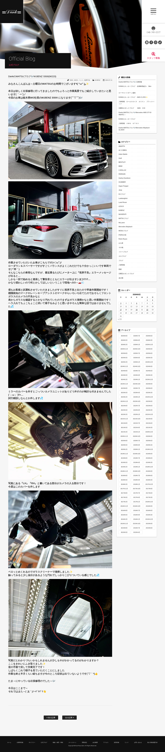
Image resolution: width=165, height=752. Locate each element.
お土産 (121, 243)
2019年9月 (149, 453)
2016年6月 (149, 510)
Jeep (120, 190)
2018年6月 (149, 475)
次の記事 (69, 718)
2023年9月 (149, 384)
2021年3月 (149, 427)
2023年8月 (124, 388)
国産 (120, 269)
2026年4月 (136, 340)
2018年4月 (136, 480)
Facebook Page (151, 42)
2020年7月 (136, 440)
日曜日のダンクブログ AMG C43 (132, 108)
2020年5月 (124, 445)
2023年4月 (136, 392)
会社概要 (95, 742)
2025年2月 (124, 362)
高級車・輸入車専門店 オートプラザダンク (11, 11)
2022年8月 (124, 405)
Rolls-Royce (123, 239)
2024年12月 (149, 362)
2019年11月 (124, 453)
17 (121, 310)
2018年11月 (124, 471)
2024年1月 (136, 379)
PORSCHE (122, 235)
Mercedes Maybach (125, 227)
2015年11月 (124, 523)
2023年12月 (149, 379)
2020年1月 (136, 449)
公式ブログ (44, 742)
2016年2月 (124, 519)
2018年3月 (149, 480)
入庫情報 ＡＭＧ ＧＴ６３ (129, 123)
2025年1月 (136, 362)
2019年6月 (149, 458)
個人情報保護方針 (152, 742)
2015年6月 (149, 528)
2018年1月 (136, 484)
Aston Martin (123, 154)
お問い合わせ (147, 42)
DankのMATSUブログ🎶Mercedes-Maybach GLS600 (134, 129)
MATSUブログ (124, 218)
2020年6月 (149, 440)
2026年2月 (124, 344)
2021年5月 (124, 427)
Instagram (155, 42)
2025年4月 (136, 357)
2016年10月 (136, 506)
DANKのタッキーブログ (127, 119)
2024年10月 (136, 366)
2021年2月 (124, 432)
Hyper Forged (123, 186)
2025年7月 (136, 353)
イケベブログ (123, 252)
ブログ (121, 260)
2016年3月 (149, 515)
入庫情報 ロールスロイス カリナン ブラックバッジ (136, 103)
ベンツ (81, 80)
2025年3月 (149, 357)
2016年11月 (124, 506)
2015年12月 (149, 519)
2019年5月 (124, 462)
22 (147, 310)
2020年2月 (124, 449)
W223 (76, 80)
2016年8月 (124, 510)
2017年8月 (124, 493)
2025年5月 (124, 357)
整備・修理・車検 (58, 742)
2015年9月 (149, 523)
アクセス (105, 742)
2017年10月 (136, 488)
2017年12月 (149, 484)
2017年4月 (136, 497)
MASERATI (122, 214)
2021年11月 (124, 419)
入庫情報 (122, 265)
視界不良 (87, 80)
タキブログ (122, 256)
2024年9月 (149, 366)
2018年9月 (149, 471)
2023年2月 (124, 397)
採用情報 (116, 742)
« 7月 (120, 319)
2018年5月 (124, 480)
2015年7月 (136, 528)
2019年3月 (149, 462)
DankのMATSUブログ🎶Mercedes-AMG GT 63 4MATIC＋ (135, 114)
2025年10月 (136, 349)
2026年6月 (149, 336)
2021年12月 (149, 414)
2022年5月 (124, 410)
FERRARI (122, 174)
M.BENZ (97, 80)
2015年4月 (136, 532)
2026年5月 (124, 340)
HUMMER (122, 182)
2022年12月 (149, 397)
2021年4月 (136, 427)
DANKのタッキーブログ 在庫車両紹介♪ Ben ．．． (135, 87)
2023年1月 (136, 397)
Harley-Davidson (124, 178)
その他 (121, 247)
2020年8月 (124, 440)
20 (137, 310)
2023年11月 (124, 384)
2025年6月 (149, 353)
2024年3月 (149, 375)
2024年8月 (124, 371)
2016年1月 (136, 519)
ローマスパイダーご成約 (127, 93)
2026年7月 (136, 336)
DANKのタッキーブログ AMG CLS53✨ (133, 97)
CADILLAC (122, 170)
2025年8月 (124, 353)
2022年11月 (124, 401)
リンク (127, 742)
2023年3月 (149, 392)
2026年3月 (149, 340)
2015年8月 (124, 528)
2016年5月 (124, 515)
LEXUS (121, 206)
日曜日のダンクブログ (126, 274)
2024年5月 (124, 375)
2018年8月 (124, 475)
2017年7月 (136, 493)
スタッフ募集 (153, 58)
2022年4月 (136, 410)
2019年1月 (136, 467)
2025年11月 (124, 349)
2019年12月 (149, 449)
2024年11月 (124, 366)
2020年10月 (136, 436)
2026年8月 (124, 336)
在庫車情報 (20, 742)
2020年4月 (136, 445)
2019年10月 (136, 453)
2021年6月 (149, 423)
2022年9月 (149, 401)
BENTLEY (122, 162)
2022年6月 (149, 405)
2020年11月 (124, 436)
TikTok (160, 42)
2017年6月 (149, 493)
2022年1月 (136, 414)
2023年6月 (149, 388)
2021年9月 (149, 419)
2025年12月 (149, 344)
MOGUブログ (123, 231)
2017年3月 (149, 497)
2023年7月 (136, 388)
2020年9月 (149, 436)
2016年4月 (136, 515)
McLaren (122, 223)
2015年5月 (124, 532)
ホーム (9, 742)
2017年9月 (149, 488)
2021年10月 (136, 419)
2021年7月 (136, 423)
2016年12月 (149, 501)
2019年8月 (124, 458)
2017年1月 (136, 501)
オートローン (72, 742)
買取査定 (84, 742)
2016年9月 (149, 506)
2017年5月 (124, 497)
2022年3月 (149, 410)
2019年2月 (124, 467)
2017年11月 (124, 488)
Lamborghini (123, 198)
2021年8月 (124, 423)
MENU (153, 11)
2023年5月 (124, 392)
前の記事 (51, 718)
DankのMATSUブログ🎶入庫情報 (130, 82)
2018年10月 (136, 471)
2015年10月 (136, 523)
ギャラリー (32, 742)
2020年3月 (149, 445)
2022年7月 (136, 405)
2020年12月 (149, 432)
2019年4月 (136, 462)
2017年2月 (124, 501)
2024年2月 (124, 379)
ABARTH (122, 146)
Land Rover (123, 202)
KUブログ (122, 194)
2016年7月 (136, 510)
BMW (120, 166)
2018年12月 (149, 467)
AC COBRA (123, 150)
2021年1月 (136, 432)
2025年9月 (149, 349)
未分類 (121, 278)
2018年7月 (136, 475)
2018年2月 (124, 484)
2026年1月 (136, 344)
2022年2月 (124, 414)
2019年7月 (136, 458)
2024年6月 (149, 371)
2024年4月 (136, 375)
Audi (120, 158)
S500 (71, 80)
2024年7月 (136, 371)
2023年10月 (136, 384)
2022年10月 (136, 401)
